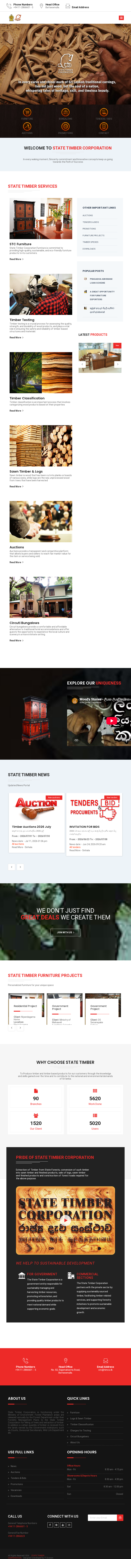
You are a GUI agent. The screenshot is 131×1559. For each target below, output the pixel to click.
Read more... (36, 807)
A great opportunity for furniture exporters (102, 295)
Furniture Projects (93, 235)
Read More (15, 259)
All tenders (17, 847)
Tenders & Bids (91, 222)
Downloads (89, 249)
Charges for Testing (80, 1430)
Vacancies (16, 1490)
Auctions (88, 215)
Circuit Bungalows (79, 1436)
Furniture (75, 1412)
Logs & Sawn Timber (80, 1418)
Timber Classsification (82, 1424)
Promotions (89, 229)
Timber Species (90, 242)
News (13, 1466)
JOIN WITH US (64, 932)
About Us (75, 1442)
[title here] (65, 1220)
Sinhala (29, 850)
